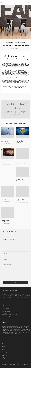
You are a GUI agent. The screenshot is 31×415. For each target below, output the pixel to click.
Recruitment (4, 355)
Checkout (4, 346)
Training (3, 358)
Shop (3, 357)
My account (4, 352)
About (3, 343)
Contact (3, 349)
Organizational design (15, 43)
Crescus (10, 87)
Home (3, 351)
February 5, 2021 (15, 48)
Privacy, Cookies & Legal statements (9, 354)
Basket (3, 345)
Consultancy (4, 348)
